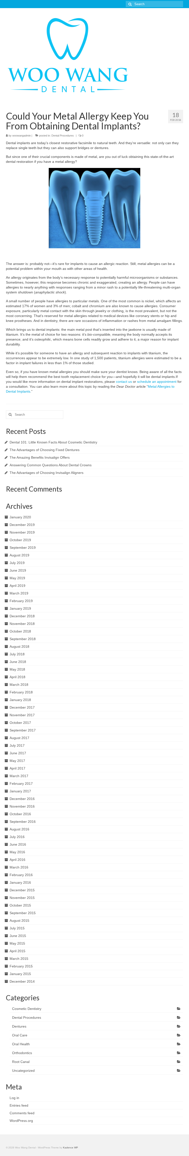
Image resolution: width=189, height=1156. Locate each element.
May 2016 (17, 852)
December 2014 (22, 981)
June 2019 (18, 570)
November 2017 (22, 715)
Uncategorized (23, 1071)
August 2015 (19, 920)
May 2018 (17, 669)
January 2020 (20, 517)
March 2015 (19, 959)
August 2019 (19, 555)
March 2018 (19, 685)
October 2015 (20, 905)
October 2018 (20, 631)
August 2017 (19, 738)
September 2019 (23, 548)
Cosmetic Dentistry (26, 1009)
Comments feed (22, 1113)
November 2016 (22, 806)
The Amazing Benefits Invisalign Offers (40, 457)
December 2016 (22, 799)
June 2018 (18, 662)
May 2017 (17, 761)
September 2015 (23, 913)
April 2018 (17, 677)
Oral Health (21, 1044)
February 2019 (21, 601)
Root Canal (21, 1062)
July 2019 (17, 563)
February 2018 (21, 692)
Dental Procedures (62, 135)
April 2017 (17, 768)
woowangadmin (21, 135)
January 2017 (20, 791)
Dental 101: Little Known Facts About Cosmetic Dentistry (53, 442)
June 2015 (18, 936)
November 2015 (22, 898)
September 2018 (23, 639)
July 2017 (17, 745)
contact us (124, 382)
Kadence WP (70, 1147)
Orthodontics (22, 1053)
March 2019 (19, 593)
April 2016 (17, 860)
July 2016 (17, 837)
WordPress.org (21, 1121)
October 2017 (20, 723)
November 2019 (22, 532)
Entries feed (19, 1105)
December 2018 (22, 616)
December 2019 (22, 525)
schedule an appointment (156, 382)
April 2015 (17, 951)
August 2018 (19, 646)
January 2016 (20, 882)
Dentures (19, 1026)
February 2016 (21, 875)
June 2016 (18, 844)
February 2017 (21, 783)
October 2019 (20, 540)
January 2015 (20, 974)
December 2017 (22, 707)
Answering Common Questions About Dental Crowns (51, 465)
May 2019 (17, 578)
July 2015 (17, 928)
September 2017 (23, 730)
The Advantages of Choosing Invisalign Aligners (46, 473)
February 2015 (21, 966)
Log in (14, 1098)
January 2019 (20, 608)
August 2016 (19, 829)
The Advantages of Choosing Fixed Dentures (44, 450)
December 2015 (22, 890)
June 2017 (18, 753)
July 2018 (17, 654)
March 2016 (19, 867)
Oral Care (19, 1035)
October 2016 (20, 814)
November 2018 (22, 624)
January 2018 (20, 700)
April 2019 (17, 586)
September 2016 (23, 822)
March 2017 (19, 776)
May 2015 (17, 943)
